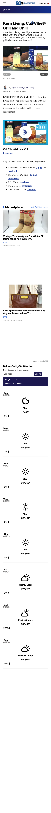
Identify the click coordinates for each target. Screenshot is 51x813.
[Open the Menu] (4, 3)
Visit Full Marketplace (39, 207)
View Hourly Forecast (13, 383)
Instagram (8, 152)
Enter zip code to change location (16, 370)
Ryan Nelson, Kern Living (23, 87)
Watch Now (43, 3)
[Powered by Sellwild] (44, 361)
